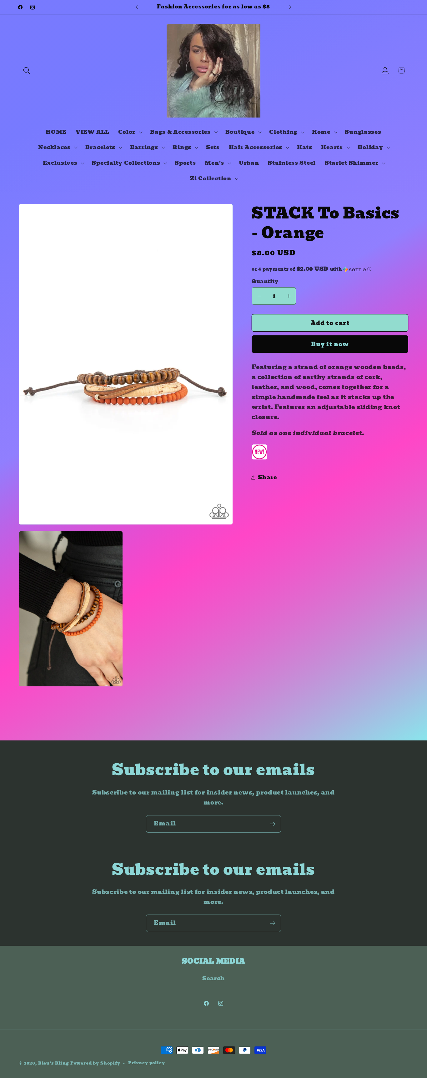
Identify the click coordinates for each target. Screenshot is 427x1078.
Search (213, 978)
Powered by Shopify (95, 1063)
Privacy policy (146, 1063)
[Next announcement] (290, 7)
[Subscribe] (272, 824)
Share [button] (267, 477)
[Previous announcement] (137, 7)
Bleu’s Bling (53, 1063)
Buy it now (330, 344)
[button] (27, 70)
